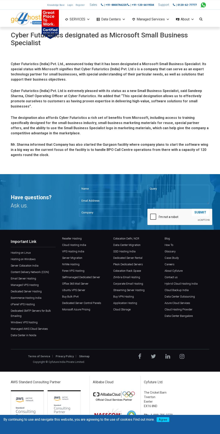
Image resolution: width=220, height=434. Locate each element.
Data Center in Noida (23, 335)
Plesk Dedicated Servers (128, 264)
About (185, 19)
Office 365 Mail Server (75, 283)
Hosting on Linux (21, 252)
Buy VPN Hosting (123, 296)
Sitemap (84, 356)
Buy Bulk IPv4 (70, 296)
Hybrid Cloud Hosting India (181, 283)
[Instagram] (181, 356)
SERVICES (77, 19)
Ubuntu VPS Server (73, 290)
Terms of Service (39, 356)
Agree (163, 419)
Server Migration (72, 257)
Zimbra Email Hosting (126, 277)
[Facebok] (140, 356)
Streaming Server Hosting (129, 290)
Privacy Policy (65, 356)
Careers (169, 264)
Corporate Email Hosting (128, 283)
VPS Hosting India (73, 251)
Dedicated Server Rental (127, 257)
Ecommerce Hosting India (26, 297)
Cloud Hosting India (74, 245)
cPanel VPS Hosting (23, 304)
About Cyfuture (174, 270)
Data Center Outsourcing (180, 296)
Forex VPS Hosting (73, 270)
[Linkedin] (167, 356)
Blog (167, 238)
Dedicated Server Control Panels (81, 303)
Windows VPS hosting (24, 322)
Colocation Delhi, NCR (126, 238)
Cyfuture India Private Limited (66, 361)
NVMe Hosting (70, 264)
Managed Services (151, 19)
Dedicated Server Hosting (26, 291)
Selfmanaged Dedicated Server (81, 277)
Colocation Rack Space (127, 270)
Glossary (170, 251)
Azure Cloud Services (177, 303)
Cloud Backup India (177, 290)
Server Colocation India (24, 265)
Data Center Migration (127, 245)
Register (80, 5)
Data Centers (111, 19)
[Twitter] (153, 356)
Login (70, 5)
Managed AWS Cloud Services (29, 328)
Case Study (172, 257)
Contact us (171, 277)
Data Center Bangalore (179, 315)
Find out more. (143, 419)
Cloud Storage (122, 309)
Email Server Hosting (23, 278)
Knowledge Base (56, 5)
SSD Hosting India (124, 251)
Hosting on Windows (23, 259)
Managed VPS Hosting (25, 285)
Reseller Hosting (72, 238)
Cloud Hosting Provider (178, 309)
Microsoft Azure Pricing (76, 309)
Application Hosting (125, 303)
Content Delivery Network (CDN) (30, 272)
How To (169, 245)
